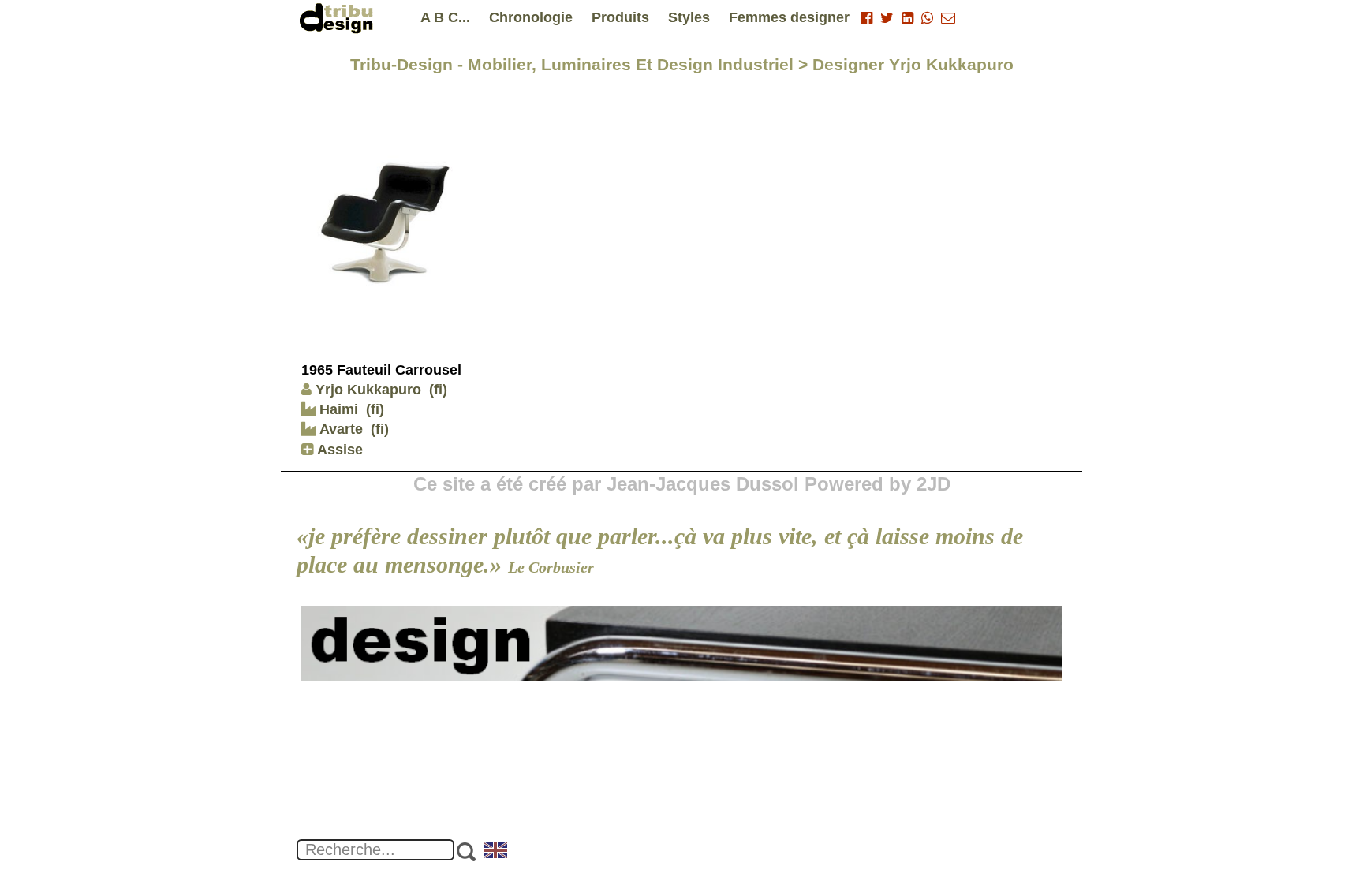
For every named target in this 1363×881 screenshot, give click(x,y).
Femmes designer (789, 17)
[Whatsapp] (927, 18)
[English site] (496, 851)
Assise (338, 449)
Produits (620, 17)
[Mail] (948, 18)
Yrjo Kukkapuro (368, 390)
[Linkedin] (907, 18)
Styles (689, 17)
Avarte (339, 429)
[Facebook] (866, 18)
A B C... (445, 17)
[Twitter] (887, 18)
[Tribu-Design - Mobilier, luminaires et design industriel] (339, 17)
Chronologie (531, 17)
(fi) (438, 390)
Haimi (337, 409)
